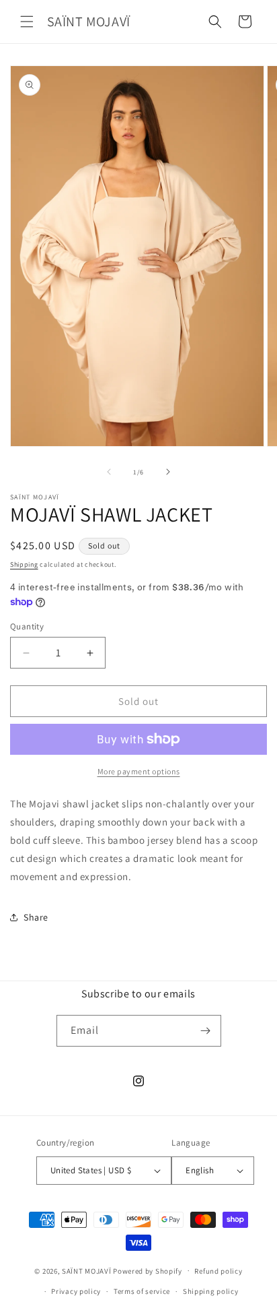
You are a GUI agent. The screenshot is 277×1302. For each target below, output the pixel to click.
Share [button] (36, 917)
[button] (27, 21)
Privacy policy (76, 1291)
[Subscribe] (206, 1031)
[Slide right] (168, 472)
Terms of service (142, 1291)
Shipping (24, 564)
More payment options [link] (138, 771)
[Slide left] (109, 472)
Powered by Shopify (147, 1270)
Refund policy (218, 1271)
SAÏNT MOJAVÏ (86, 1270)
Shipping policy (211, 1291)
